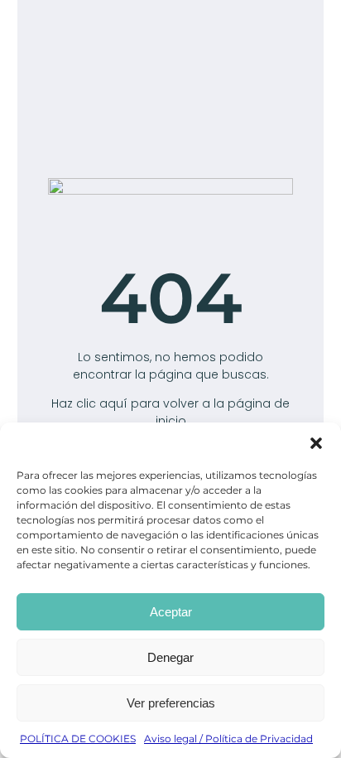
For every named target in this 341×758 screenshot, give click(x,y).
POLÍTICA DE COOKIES (78, 738)
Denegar (170, 657)
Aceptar (171, 612)
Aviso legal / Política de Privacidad (228, 738)
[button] (316, 443)
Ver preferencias (171, 703)
